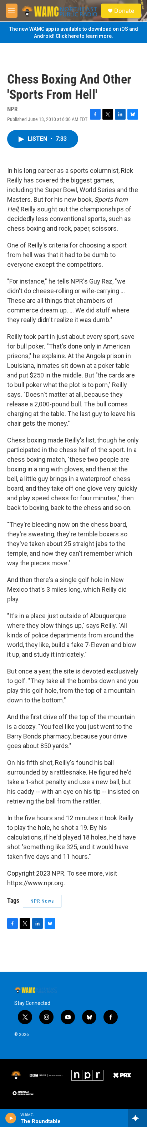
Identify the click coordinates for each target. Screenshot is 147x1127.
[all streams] (137, 1118)
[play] (10, 1118)
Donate (124, 10)
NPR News (42, 901)
